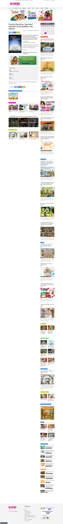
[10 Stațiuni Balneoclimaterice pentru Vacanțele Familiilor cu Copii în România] (43, 342)
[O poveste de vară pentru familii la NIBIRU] (13, 108)
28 (43, 27)
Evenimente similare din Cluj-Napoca (15, 90)
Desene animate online (48, 461)
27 (41, 27)
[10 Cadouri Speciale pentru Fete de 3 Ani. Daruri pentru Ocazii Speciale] (51, 426)
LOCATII (33, 8)
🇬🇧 (50, 8)
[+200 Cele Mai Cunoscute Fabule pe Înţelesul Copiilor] (23, 135)
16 (53, 30)
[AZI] (13, 122)
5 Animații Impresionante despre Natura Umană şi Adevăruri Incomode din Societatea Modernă (49, 464)
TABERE (20, 8)
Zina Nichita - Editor (43, 165)
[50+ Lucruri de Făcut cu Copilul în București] (47, 212)
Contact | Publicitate (27, 511)
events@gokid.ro (15, 511)
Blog (46, 492)
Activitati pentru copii (12, 129)
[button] (53, 8)
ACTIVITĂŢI (37, 8)
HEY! (9, 8)
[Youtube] (53, 0)
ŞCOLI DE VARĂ (16, 8)
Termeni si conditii (27, 520)
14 (49, 30)
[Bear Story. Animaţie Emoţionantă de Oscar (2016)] (42, 460)
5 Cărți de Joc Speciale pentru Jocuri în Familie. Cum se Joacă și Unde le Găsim (47, 284)
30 (47, 27)
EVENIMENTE (24, 8)
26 (45, 33)
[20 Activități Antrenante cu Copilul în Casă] (42, 481)
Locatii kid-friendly (12, 102)
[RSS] (51, 0)
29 (45, 27)
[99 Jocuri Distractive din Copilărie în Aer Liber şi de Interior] (33, 135)
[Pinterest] (50, 0)
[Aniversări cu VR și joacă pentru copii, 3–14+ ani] (33, 108)
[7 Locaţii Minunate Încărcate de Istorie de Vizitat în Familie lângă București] (43, 351)
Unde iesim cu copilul (44, 338)
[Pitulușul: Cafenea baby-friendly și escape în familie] (23, 108)
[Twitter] (52, 0)
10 (41, 30)
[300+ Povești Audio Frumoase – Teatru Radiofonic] (13, 135)
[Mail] (48, 0)
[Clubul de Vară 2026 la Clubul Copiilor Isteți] (47, 85)
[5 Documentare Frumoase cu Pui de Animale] (42, 472)
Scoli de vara (42, 89)
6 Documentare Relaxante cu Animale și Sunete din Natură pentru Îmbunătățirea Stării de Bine (49, 476)
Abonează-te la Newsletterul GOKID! (30, 515)
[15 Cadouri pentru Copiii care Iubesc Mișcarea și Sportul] (47, 253)
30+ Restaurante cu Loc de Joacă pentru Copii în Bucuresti (51, 364)
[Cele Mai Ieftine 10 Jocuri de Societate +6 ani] (47, 272)
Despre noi (26, 510)
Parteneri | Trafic (27, 514)
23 (53, 31)
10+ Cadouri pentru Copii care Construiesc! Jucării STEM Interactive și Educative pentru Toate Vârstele (51, 439)
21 (49, 31)
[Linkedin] (47, 0)
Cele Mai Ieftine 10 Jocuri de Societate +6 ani (46, 264)
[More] (19, 32)
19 (45, 31)
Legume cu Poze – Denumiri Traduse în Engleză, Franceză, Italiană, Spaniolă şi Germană (50, 332)
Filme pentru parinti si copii (49, 473)
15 (51, 30)
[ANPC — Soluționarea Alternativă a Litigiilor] (47, 508)
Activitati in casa (48, 482)
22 (51, 31)
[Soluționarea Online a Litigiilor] (47, 512)
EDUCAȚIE (42, 8)
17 (41, 31)
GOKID (41, 41)
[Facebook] (43, 0)
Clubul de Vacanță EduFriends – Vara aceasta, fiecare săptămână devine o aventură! (46, 97)
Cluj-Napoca (26, 30)
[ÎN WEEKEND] (23, 122)
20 (47, 31)
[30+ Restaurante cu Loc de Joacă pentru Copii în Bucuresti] (51, 360)
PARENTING (46, 8)
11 (43, 30)
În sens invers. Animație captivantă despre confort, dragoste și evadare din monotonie (49, 451)
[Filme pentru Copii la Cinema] (13, 96)
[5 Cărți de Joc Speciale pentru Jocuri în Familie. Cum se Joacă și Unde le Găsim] (47, 293)
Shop (25, 518)
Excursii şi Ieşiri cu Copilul (44, 176)
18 (43, 31)
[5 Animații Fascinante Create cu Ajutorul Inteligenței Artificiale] (42, 447)
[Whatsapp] (17, 32)
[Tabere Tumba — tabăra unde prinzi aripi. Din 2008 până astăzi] (47, 126)
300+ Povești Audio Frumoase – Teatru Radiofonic (46, 371)
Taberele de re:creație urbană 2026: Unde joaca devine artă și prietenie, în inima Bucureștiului (47, 137)
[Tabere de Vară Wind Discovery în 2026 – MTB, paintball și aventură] (47, 47)
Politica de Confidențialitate (28, 519)
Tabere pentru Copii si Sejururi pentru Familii (46, 130)
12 (45, 30)
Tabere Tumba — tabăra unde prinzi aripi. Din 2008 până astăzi (47, 118)
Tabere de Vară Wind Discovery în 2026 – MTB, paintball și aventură (47, 39)
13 (47, 30)
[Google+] (44, 0)
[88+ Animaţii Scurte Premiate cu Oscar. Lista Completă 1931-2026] (42, 456)
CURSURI (29, 8)
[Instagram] (46, 0)
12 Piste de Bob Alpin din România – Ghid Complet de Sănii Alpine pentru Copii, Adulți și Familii (47, 183)
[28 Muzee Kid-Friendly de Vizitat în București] (51, 351)
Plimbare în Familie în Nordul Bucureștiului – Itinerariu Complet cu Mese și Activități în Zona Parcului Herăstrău (47, 163)
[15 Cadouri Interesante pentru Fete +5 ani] (47, 313)
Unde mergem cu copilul (44, 216)
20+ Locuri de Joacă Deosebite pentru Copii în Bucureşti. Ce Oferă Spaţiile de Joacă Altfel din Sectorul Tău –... (43, 364)
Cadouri (42, 257)
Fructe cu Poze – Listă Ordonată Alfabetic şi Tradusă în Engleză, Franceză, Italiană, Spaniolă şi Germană (43, 332)
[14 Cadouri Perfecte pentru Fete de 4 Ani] (43, 426)
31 (49, 27)
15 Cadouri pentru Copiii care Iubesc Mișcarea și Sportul (46, 245)
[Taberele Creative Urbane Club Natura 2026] (47, 66)
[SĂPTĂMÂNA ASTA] (33, 122)
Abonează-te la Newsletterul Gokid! (15, 81)
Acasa (25, 509)
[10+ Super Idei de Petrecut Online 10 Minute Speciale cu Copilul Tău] (42, 491)
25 (43, 33)
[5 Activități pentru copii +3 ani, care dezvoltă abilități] (43, 396)
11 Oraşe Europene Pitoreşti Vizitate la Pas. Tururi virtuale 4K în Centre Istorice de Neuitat (47, 223)
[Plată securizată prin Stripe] (45, 517)
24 (41, 33)
